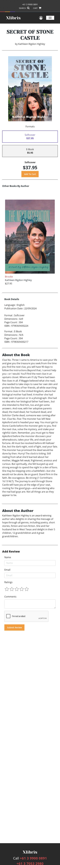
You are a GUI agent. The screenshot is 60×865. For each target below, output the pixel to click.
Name (7, 557)
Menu (50, 18)
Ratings (8, 582)
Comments (10, 596)
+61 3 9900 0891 (30, 4)
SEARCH (22, 8)
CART (35, 8)
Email (7, 569)
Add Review (11, 551)
